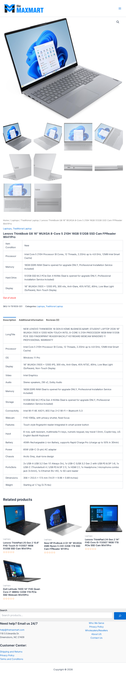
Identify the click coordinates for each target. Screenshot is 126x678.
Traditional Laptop (30, 220)
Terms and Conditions (11, 659)
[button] (118, 22)
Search (3, 610)
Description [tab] (9, 320)
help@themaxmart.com (12, 629)
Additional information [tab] (31, 320)
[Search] (120, 616)
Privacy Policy (7, 655)
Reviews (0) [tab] (52, 320)
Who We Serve (96, 623)
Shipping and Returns (11, 651)
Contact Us (96, 637)
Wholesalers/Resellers (96, 630)
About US (96, 634)
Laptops (15, 220)
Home (6, 220)
